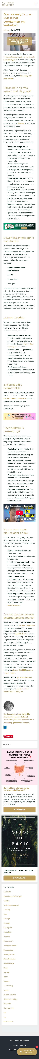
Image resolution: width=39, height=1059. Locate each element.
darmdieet (7, 932)
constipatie (8, 928)
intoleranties (8, 1021)
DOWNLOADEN (19, 878)
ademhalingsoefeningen (13, 896)
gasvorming (8, 986)
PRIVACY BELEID (19, 1045)
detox (6, 968)
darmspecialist (9, 954)
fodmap (7, 981)
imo (5, 1017)
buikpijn (7, 919)
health (6, 990)
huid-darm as (9, 1008)
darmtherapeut (9, 959)
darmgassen (8, 941)
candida (7, 923)
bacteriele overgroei (11, 905)
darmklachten (9, 950)
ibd (5, 1012)
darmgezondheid (10, 945)
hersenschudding (10, 999)
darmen (7, 936)
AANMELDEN (19, 809)
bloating (7, 910)
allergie (6, 901)
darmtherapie (9, 963)
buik (5, 914)
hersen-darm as (10, 995)
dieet (6, 977)
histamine (7, 1003)
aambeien (7, 892)
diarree (6, 30)
